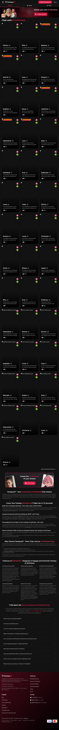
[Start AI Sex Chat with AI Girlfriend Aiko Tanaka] (48, 133)
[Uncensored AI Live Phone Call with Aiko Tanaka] (56, 123)
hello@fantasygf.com (7, 721)
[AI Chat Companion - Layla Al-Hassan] (56, 247)
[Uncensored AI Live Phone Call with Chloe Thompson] (17, 27)
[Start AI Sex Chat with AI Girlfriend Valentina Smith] (10, 133)
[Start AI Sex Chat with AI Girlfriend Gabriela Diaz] (48, 165)
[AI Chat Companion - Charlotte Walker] (17, 406)
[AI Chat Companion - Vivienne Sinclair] (56, 215)
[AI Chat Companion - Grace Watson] (17, 438)
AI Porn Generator (34, 596)
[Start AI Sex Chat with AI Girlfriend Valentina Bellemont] (10, 324)
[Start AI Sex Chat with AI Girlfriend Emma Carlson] (29, 324)
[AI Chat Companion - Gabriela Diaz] (56, 152)
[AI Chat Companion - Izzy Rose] (36, 56)
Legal (19, 720)
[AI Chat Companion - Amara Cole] (56, 56)
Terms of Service (5, 720)
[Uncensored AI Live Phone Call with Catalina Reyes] (17, 154)
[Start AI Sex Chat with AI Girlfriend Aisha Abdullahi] (29, 388)
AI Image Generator (34, 678)
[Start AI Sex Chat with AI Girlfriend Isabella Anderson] (10, 356)
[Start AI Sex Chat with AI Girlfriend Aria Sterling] (48, 388)
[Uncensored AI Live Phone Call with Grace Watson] (17, 441)
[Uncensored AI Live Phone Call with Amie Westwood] (17, 250)
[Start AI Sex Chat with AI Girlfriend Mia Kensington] (10, 292)
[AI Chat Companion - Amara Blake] (17, 215)
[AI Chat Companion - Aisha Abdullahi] (36, 374)
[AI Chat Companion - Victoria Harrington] (36, 406)
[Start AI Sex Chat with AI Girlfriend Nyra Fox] (29, 102)
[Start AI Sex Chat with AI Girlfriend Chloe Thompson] (10, 38)
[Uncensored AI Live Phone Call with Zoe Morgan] (36, 282)
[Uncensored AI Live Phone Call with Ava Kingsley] (36, 154)
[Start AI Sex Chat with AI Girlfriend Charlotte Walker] (10, 420)
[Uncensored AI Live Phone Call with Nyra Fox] (36, 91)
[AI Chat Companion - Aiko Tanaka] (56, 120)
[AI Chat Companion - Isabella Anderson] (17, 343)
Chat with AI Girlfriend (35, 681)
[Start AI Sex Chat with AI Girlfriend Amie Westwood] (10, 261)
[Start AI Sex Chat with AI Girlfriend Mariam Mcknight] (10, 388)
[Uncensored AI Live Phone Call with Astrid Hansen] (17, 59)
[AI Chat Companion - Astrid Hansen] (17, 56)
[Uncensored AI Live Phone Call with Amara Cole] (56, 59)
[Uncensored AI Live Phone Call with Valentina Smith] (17, 123)
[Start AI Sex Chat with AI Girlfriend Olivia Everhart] (48, 197)
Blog (3, 697)
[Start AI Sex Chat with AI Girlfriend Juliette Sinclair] (48, 102)
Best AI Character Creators (48, 469)
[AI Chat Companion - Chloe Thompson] (17, 25)
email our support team (36, 611)
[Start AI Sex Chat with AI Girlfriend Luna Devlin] (29, 229)
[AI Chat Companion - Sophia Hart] (17, 88)
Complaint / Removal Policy (28, 720)
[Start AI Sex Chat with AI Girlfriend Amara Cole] (48, 70)
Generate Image (28, 527)
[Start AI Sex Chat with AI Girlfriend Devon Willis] (48, 324)
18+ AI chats (52, 496)
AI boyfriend (20, 516)
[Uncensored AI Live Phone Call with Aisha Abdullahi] (36, 377)
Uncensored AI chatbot (8, 551)
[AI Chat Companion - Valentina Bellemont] (17, 311)
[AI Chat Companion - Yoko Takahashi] (36, 184)
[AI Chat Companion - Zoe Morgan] (36, 279)
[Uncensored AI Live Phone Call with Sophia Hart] (17, 91)
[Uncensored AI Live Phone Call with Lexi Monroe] (36, 123)
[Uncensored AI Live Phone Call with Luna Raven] (17, 186)
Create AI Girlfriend (34, 684)
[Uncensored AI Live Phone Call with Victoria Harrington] (36, 409)
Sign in (55, 2)
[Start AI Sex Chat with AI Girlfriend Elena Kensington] (29, 261)
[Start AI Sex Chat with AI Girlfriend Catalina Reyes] (10, 165)
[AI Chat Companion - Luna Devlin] (36, 215)
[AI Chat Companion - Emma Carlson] (36, 311)
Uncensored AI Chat (6, 702)
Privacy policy (14, 720)
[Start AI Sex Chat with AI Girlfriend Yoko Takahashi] (29, 197)
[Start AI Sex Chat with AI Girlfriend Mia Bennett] (29, 38)
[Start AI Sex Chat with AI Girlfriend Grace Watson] (10, 452)
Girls (11, 5)
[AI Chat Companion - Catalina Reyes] (17, 152)
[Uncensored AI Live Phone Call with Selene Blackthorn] (56, 27)
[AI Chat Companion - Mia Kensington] (17, 279)
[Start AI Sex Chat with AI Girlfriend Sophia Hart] (10, 102)
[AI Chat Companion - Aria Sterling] (56, 374)
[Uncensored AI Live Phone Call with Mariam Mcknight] (17, 377)
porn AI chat (51, 592)
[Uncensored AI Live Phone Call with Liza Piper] (56, 345)
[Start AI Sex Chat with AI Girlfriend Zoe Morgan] (29, 292)
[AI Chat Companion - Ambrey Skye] (56, 279)
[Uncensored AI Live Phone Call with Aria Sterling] (56, 377)
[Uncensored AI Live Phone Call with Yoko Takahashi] (36, 186)
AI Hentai (4, 705)
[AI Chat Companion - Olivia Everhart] (56, 184)
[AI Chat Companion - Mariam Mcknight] (17, 374)
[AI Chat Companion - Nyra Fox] (36, 88)
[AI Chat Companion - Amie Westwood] (17, 247)
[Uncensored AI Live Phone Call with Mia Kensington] (17, 282)
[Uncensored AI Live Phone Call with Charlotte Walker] (17, 409)
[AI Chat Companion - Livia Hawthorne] (36, 343)
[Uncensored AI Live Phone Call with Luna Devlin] (36, 218)
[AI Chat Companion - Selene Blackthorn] (56, 25)
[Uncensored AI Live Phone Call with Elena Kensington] (36, 250)
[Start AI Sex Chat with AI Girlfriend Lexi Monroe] (29, 133)
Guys (50, 5)
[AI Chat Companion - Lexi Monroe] (36, 120)
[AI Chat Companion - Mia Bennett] (36, 25)
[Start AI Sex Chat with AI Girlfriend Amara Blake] (10, 229)
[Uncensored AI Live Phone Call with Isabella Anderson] (17, 345)
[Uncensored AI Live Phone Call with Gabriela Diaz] (56, 154)
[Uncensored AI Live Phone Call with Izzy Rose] (36, 59)
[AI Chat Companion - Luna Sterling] (56, 406)
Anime (30, 5)
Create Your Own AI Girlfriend (10, 510)
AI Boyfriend (4, 707)
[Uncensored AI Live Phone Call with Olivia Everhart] (56, 186)
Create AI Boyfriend (34, 686)
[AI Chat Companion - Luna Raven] (17, 184)
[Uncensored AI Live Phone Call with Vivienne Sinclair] (56, 218)
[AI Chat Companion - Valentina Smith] (17, 120)
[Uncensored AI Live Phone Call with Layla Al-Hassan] (56, 250)
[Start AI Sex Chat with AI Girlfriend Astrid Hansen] (10, 70)
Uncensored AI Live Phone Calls (9, 713)
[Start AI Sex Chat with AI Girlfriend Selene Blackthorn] (48, 38)
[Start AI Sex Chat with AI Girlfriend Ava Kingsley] (29, 165)
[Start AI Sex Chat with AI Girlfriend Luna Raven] (10, 197)
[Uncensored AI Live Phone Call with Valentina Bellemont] (17, 314)
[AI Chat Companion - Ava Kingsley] (36, 152)
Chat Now (29, 518)
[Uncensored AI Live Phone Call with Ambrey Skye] (56, 282)
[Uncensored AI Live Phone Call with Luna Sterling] (56, 409)
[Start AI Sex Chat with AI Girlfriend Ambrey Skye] (48, 292)
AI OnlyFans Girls (5, 710)
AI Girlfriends (4, 700)
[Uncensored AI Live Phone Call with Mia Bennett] (36, 27)
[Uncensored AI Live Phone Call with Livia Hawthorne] (36, 345)
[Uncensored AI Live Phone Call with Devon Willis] (56, 314)
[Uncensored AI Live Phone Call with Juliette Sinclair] (56, 91)
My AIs (31, 691)
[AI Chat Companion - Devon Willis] (56, 311)
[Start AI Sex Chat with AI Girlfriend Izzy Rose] (29, 70)
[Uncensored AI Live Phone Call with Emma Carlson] (36, 314)
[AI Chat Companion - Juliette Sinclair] (56, 88)
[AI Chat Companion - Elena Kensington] (36, 247)
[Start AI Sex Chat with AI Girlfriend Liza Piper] (48, 356)
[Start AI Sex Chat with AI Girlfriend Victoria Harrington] (29, 420)
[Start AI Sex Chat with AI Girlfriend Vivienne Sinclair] (48, 229)
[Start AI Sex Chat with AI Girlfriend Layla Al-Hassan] (48, 261)
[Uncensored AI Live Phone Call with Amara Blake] (17, 218)
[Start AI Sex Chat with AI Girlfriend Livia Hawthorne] (29, 356)
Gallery (31, 689)
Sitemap (26, 718)
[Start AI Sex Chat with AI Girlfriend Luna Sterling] (48, 420)
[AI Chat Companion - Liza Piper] (56, 343)
